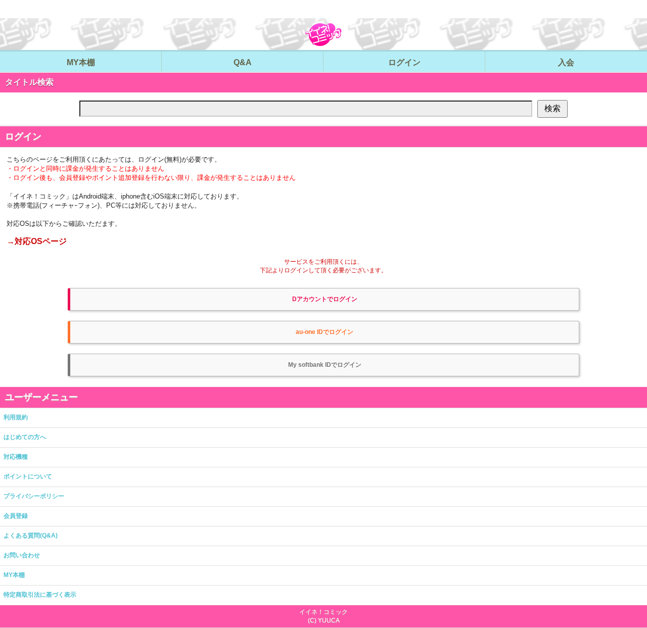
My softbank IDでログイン (324, 364)
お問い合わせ (22, 555)
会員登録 (16, 515)
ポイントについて (28, 476)
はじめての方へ (25, 437)
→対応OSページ (37, 241)
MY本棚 (14, 574)
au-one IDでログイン (324, 331)
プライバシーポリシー (34, 496)
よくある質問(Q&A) (31, 535)
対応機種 (16, 456)
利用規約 (16, 417)
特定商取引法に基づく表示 (40, 594)
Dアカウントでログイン (324, 299)
